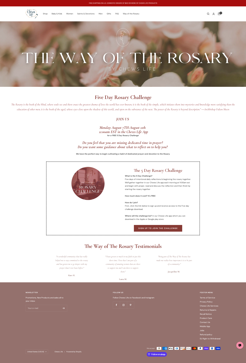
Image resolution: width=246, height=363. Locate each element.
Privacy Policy (206, 302)
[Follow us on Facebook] (116, 304)
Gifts (109, 13)
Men (101, 13)
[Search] (208, 14)
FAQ (117, 13)
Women (69, 13)
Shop (45, 13)
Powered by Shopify (73, 352)
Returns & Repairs (208, 310)
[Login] (213, 14)
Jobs (202, 330)
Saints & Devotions (86, 13)
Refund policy (206, 334)
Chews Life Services (209, 306)
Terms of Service (207, 297)
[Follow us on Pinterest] (130, 304)
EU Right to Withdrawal (210, 338)
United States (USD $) (35, 352)
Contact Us (205, 322)
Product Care (206, 318)
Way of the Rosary (131, 13)
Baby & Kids (57, 13)
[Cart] (219, 14)
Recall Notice (206, 314)
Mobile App (205, 326)
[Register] (64, 308)
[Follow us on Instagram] (123, 304)
